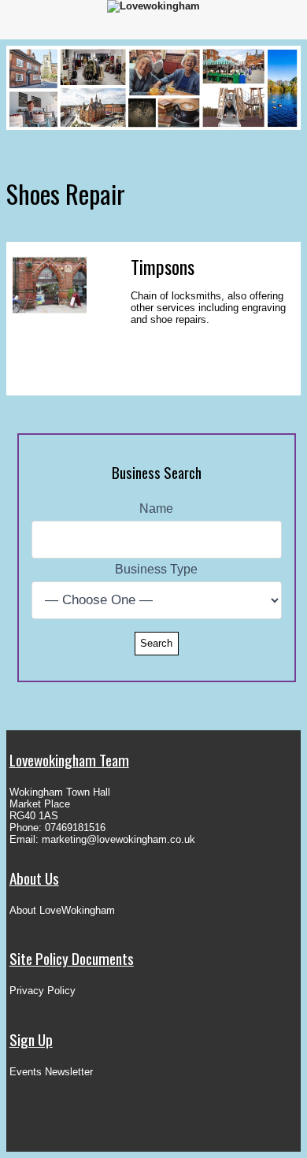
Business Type (156, 569)
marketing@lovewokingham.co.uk (118, 839)
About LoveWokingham (62, 910)
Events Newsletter (51, 1072)
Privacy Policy (42, 991)
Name (156, 508)
